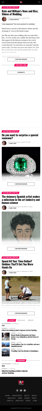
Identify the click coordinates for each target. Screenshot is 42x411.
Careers (20, 398)
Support (28, 401)
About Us (26, 395)
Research (27, 398)
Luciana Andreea (14, 19)
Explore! (7, 395)
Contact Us (10, 401)
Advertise (34, 395)
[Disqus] (21, 98)
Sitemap (35, 401)
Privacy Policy (19, 401)
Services (34, 398)
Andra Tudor (12, 143)
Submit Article (12, 398)
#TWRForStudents (17, 395)
